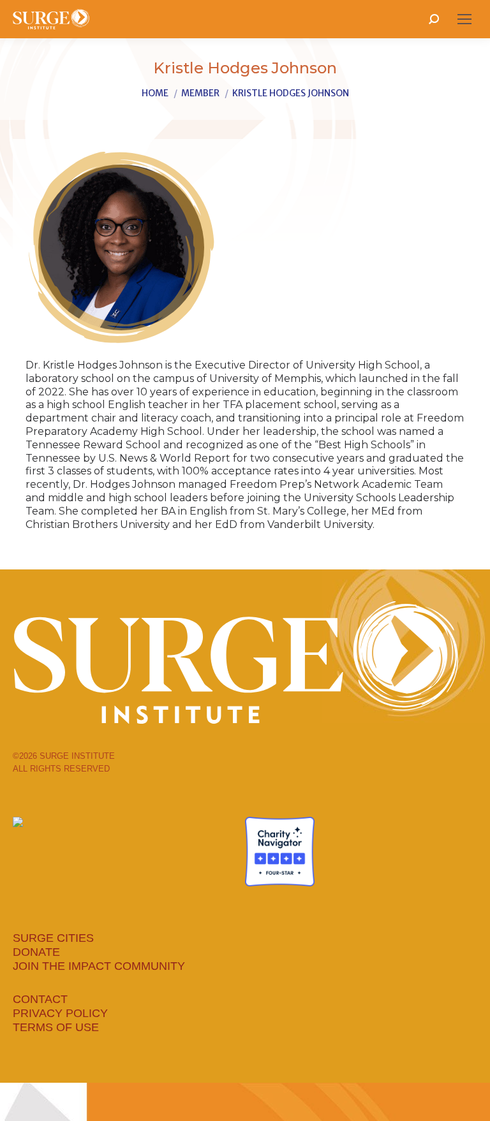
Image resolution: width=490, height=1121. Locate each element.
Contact (40, 999)
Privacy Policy (60, 1013)
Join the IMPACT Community (99, 966)
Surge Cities (53, 938)
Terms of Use (56, 1027)
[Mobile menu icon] (464, 19)
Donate (36, 952)
